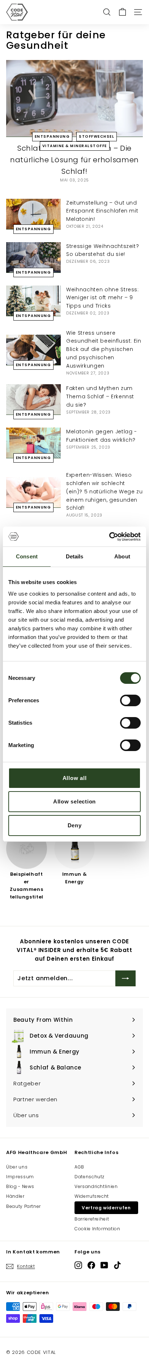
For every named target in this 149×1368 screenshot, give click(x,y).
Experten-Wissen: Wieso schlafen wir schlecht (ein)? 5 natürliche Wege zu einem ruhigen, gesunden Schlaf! (104, 491)
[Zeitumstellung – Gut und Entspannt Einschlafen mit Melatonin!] (33, 214)
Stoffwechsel (96, 136)
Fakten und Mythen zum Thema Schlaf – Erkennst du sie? (100, 396)
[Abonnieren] (125, 978)
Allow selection (74, 801)
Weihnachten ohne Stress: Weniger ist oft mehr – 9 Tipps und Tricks (102, 298)
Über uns (16, 1167)
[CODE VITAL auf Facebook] (91, 1265)
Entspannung (52, 136)
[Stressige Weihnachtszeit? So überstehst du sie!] (33, 257)
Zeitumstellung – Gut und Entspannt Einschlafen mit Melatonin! (102, 211)
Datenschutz (89, 1177)
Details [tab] (75, 556)
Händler (15, 1196)
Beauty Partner (23, 1206)
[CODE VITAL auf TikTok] (117, 1265)
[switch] (130, 700)
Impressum (20, 1177)
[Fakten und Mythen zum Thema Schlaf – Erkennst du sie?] (33, 399)
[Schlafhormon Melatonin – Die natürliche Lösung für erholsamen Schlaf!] (74, 98)
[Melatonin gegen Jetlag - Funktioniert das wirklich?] (33, 443)
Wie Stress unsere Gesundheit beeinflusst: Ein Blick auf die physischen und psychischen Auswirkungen (103, 349)
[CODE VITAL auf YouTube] (104, 1265)
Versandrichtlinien (96, 1186)
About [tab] (122, 556)
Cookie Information (97, 1229)
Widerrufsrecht (91, 1196)
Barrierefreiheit (91, 1219)
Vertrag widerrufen (106, 1208)
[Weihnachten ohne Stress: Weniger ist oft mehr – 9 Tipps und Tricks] (33, 301)
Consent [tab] (27, 556)
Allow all (75, 778)
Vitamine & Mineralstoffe (74, 146)
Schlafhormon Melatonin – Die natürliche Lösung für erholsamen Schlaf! (74, 159)
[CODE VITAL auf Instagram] (78, 1265)
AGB (79, 1167)
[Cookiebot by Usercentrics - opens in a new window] (109, 536)
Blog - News (20, 1186)
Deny (75, 825)
